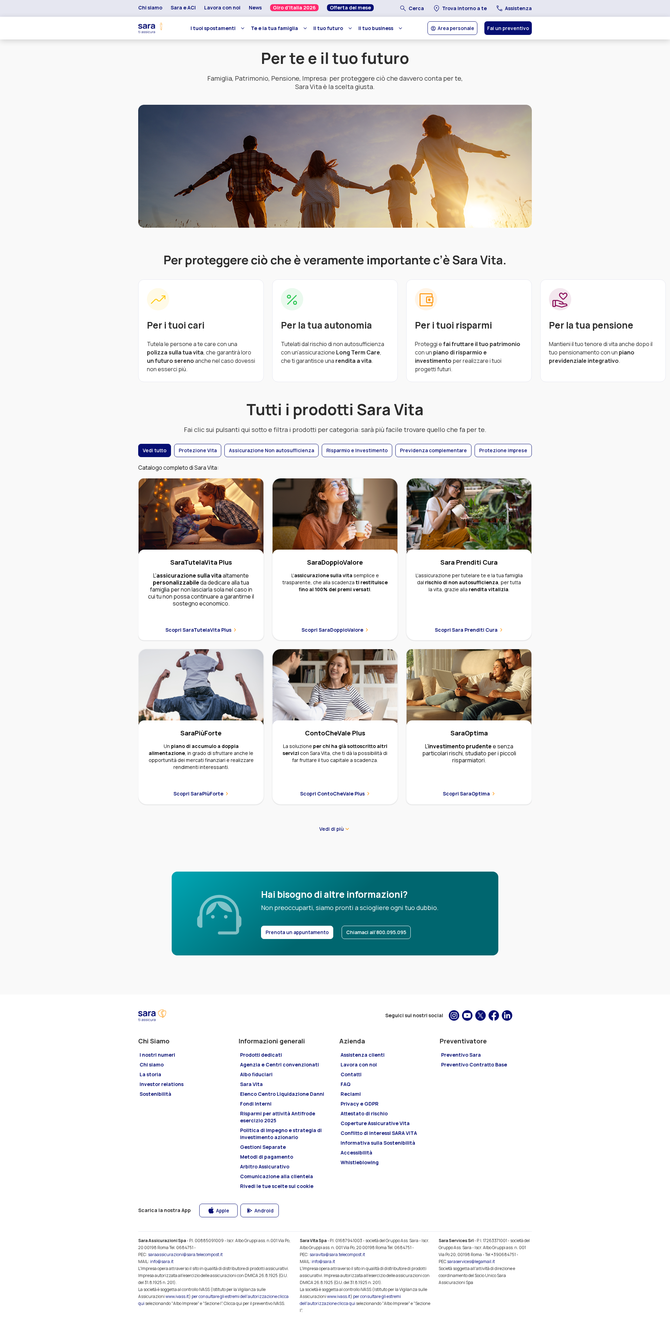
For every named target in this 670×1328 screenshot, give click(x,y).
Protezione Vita (198, 450)
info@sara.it (161, 1261)
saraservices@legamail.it (471, 1261)
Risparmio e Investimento (357, 450)
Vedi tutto (154, 450)
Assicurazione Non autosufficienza (271, 450)
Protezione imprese (503, 450)
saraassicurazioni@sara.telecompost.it (185, 1254)
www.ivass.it (177, 1296)
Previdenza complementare (433, 450)
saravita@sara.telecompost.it (337, 1254)
